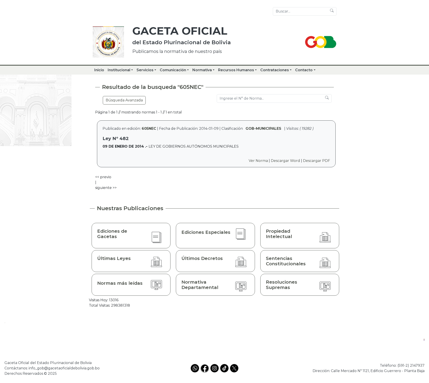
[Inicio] (108, 42)
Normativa (202, 70)
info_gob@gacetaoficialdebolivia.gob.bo (64, 368)
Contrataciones (274, 70)
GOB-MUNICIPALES (263, 128)
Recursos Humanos (236, 70)
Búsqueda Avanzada (124, 100)
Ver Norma (258, 161)
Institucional (119, 70)
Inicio (99, 70)
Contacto (304, 70)
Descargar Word (285, 161)
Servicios (145, 70)
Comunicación (173, 70)
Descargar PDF (316, 161)
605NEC (149, 128)
